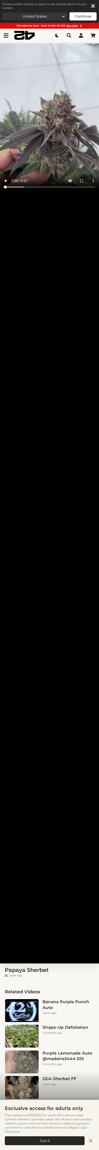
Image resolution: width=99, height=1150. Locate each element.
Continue (83, 16)
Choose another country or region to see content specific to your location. (44, 6)
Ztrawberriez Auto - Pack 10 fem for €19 (47, 25)
